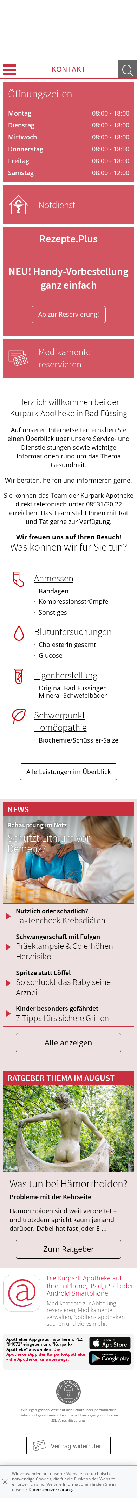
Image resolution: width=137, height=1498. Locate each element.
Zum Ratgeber (68, 1248)
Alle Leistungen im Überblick (68, 771)
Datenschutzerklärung (50, 1489)
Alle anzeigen (68, 1042)
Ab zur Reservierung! (68, 314)
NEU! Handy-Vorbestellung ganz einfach (68, 277)
